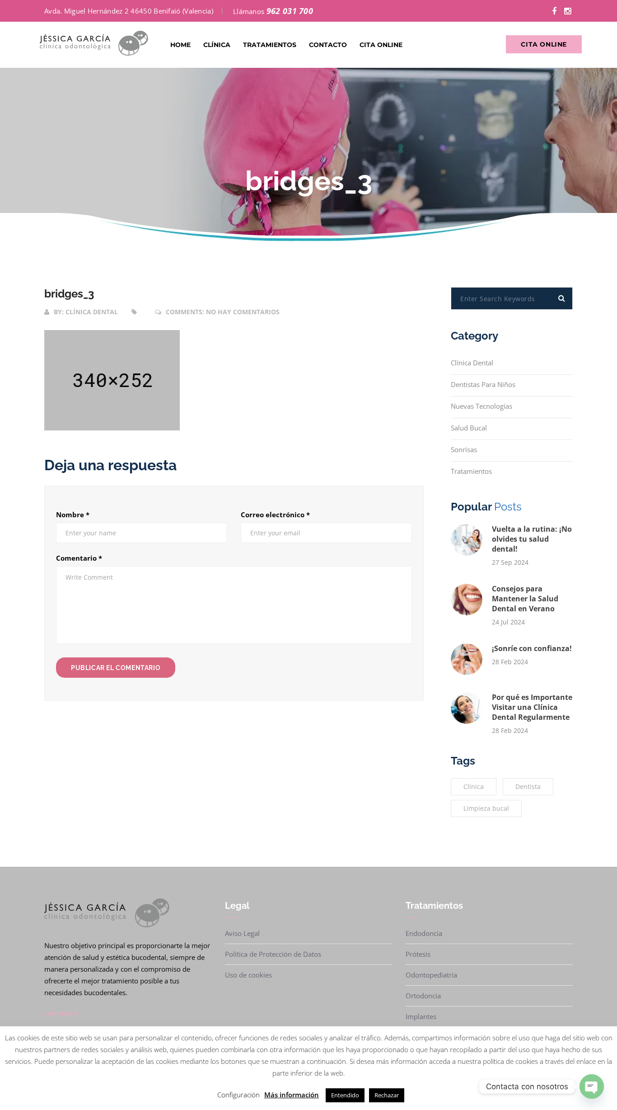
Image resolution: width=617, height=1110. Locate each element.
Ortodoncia (423, 995)
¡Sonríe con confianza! (532, 648)
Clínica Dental (472, 362)
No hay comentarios (243, 311)
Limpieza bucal (486, 808)
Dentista (528, 786)
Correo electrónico (275, 514)
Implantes (421, 1016)
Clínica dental (91, 311)
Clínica (216, 45)
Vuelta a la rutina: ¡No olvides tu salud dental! (532, 539)
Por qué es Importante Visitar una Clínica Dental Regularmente (532, 707)
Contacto (328, 45)
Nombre (72, 514)
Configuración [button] (238, 1094)
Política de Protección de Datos (273, 954)
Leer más (59, 1012)
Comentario (79, 557)
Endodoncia (424, 933)
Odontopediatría (431, 974)
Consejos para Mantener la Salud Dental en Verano (525, 599)
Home (180, 45)
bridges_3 (69, 293)
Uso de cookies (248, 974)
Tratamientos (269, 45)
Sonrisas (464, 449)
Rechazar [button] (386, 1095)
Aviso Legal (242, 933)
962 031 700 (289, 10)
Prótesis (418, 954)
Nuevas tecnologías (481, 406)
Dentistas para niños (483, 384)
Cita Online (381, 45)
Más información (291, 1094)
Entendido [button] (345, 1095)
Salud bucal (469, 427)
